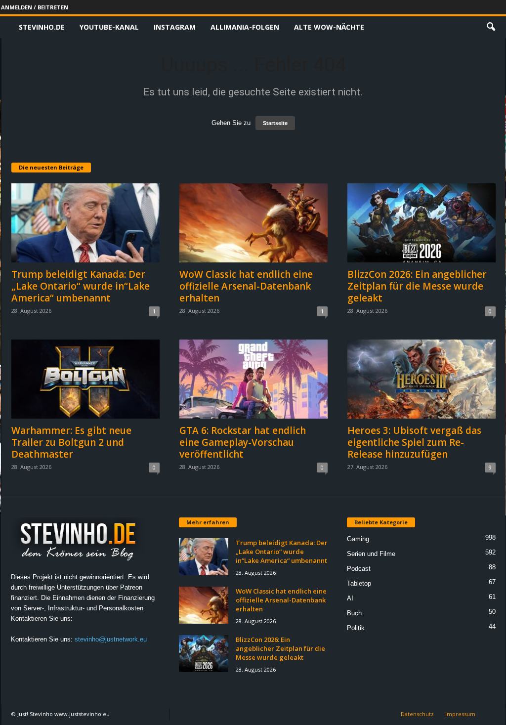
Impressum (460, 714)
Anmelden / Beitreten (34, 7)
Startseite (275, 123)
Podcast (359, 568)
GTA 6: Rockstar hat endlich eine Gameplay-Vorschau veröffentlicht (242, 442)
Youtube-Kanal (109, 27)
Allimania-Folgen (245, 27)
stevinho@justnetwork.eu (111, 639)
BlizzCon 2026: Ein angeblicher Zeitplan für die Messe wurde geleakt (417, 286)
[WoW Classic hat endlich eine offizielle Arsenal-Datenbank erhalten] (253, 222)
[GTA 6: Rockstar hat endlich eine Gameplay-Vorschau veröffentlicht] (253, 379)
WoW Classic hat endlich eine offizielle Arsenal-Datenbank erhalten (246, 286)
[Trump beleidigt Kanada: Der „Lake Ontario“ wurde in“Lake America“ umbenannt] (85, 222)
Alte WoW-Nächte (329, 27)
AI (350, 598)
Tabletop (359, 583)
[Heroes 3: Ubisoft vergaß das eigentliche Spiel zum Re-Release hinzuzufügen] (421, 379)
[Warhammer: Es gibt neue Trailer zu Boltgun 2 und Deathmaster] (85, 379)
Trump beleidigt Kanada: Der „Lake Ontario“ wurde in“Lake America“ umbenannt (80, 286)
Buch (354, 613)
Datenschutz (417, 714)
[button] (491, 27)
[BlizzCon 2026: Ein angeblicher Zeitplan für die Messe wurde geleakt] (421, 222)
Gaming (358, 539)
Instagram (175, 27)
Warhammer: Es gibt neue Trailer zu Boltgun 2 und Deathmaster (71, 442)
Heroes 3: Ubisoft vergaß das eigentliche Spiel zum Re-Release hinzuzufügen (414, 442)
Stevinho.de (42, 27)
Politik (356, 628)
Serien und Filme (371, 553)
